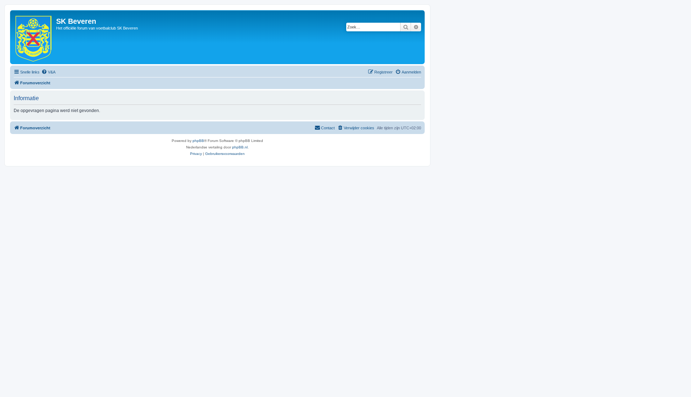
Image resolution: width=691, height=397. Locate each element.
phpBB (198, 141)
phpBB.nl (240, 147)
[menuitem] (48, 72)
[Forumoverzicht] (34, 37)
